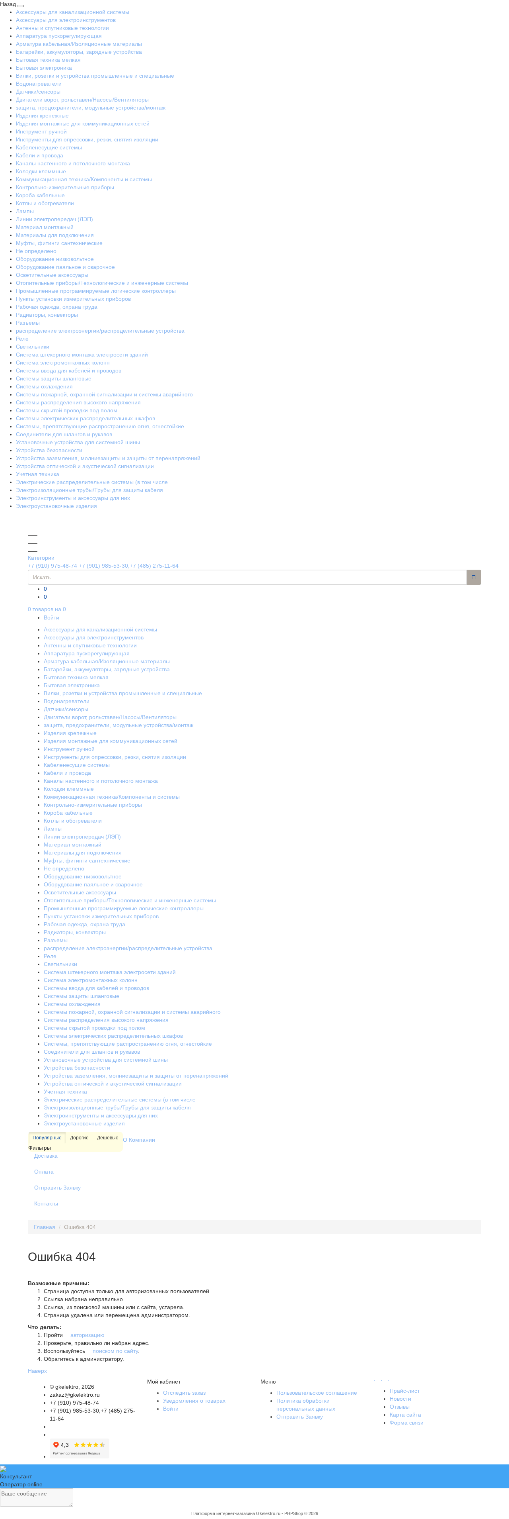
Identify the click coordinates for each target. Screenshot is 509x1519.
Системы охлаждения (44, 386)
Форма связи (407, 1422)
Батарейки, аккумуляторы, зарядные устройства (79, 52)
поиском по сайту (114, 1351)
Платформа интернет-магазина (223, 1513)
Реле (22, 338)
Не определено (36, 251)
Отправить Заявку (57, 1187)
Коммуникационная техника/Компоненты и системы (84, 179)
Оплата (44, 1171)
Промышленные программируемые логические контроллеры (96, 291)
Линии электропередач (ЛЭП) (54, 219)
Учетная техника (37, 474)
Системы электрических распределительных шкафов (85, 418)
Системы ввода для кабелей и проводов (68, 370)
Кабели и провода (39, 155)
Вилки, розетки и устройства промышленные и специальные (95, 76)
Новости (400, 1399)
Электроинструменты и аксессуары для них (73, 498)
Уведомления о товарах (194, 1400)
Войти (51, 617)
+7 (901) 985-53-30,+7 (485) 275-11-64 (129, 566)
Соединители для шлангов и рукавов (64, 434)
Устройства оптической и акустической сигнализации (85, 466)
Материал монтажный (45, 227)
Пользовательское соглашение (316, 1393)
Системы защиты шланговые (53, 378)
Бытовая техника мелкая (48, 60)
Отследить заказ (184, 1393)
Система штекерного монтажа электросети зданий (82, 354)
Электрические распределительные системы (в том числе (92, 482)
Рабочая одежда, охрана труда (56, 307)
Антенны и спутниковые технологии (62, 28)
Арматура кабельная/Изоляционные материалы (79, 44)
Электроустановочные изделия (56, 506)
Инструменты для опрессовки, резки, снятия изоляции (87, 139)
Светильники (32, 346)
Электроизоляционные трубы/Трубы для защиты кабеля (89, 490)
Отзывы (400, 1406)
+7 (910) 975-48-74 (52, 566)
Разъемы (28, 322)
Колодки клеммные (41, 171)
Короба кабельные (40, 195)
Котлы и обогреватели (45, 203)
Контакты (46, 1203)
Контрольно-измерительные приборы (65, 187)
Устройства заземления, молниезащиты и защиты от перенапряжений (108, 458)
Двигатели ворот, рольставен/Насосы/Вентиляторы (82, 99)
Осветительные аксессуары (52, 275)
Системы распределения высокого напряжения (78, 402)
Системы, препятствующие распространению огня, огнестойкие (100, 426)
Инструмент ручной (41, 131)
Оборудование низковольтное (55, 259)
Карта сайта (405, 1414)
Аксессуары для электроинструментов (66, 20)
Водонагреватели (39, 83)
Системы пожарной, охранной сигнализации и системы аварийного (104, 394)
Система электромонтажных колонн (63, 362)
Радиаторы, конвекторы (47, 315)
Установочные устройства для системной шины (78, 442)
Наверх (37, 1371)
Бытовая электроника (44, 68)
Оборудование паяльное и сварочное (65, 267)
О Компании (139, 1140)
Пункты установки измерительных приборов (73, 299)
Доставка (46, 1155)
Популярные (47, 1138)
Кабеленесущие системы (49, 147)
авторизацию (87, 1335)
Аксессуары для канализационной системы (72, 12)
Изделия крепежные (42, 115)
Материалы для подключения (55, 235)
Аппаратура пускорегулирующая (59, 36)
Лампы (25, 211)
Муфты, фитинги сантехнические (59, 243)
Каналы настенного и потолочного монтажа (73, 163)
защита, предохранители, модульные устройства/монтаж (90, 107)
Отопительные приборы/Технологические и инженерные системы (102, 283)
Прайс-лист (405, 1391)
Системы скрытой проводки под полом (66, 410)
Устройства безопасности (49, 450)
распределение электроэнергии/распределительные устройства (100, 330)
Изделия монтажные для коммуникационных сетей (83, 123)
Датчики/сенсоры (38, 91)
